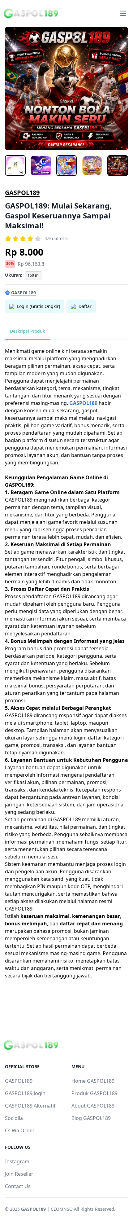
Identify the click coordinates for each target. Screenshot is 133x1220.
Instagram (17, 1161)
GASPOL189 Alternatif (30, 1105)
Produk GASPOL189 (94, 1093)
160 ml (33, 275)
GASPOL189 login (25, 1093)
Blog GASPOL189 (91, 1118)
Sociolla (14, 1118)
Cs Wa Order (20, 1130)
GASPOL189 (22, 192)
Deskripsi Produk (27, 331)
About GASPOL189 (92, 1105)
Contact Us (18, 1186)
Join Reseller (19, 1173)
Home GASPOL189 (92, 1080)
